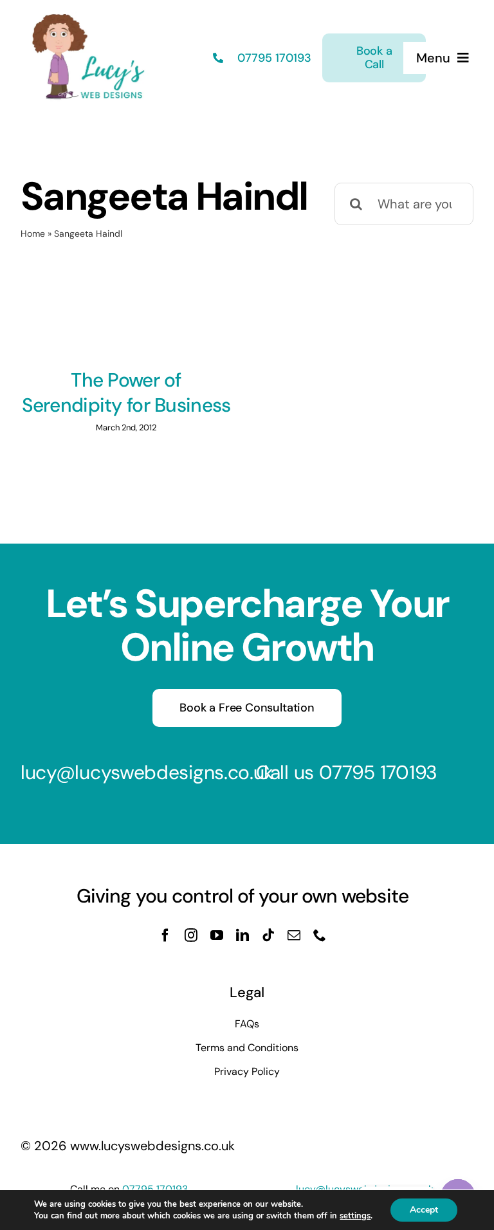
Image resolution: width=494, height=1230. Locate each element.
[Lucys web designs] (89, 18)
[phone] (319, 935)
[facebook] (165, 935)
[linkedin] (242, 935)
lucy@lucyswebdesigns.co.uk (147, 772)
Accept (424, 1210)
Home (33, 233)
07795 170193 (272, 58)
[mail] (294, 935)
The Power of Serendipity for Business (126, 392)
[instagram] (191, 935)
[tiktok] (268, 935)
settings (355, 1216)
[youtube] (216, 935)
